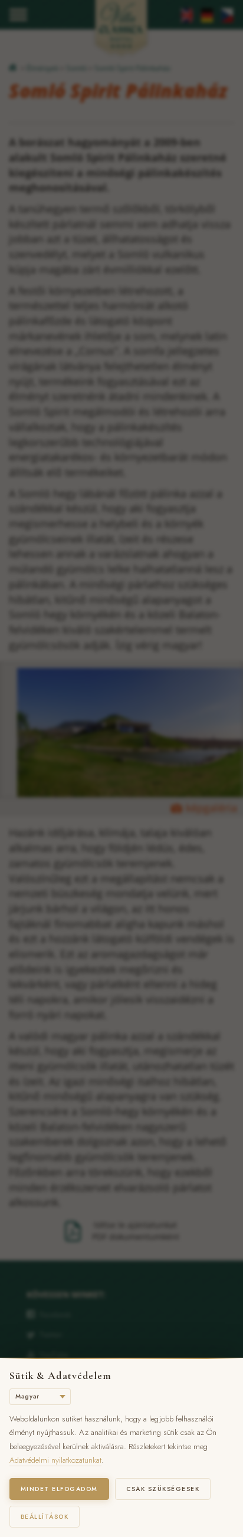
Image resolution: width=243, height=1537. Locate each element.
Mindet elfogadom (59, 1489)
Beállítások (44, 1516)
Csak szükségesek (163, 1489)
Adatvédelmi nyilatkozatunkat (55, 1460)
